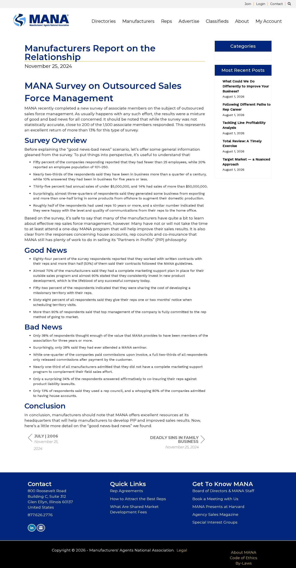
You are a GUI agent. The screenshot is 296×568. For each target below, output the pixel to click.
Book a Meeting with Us (215, 498)
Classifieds (217, 21)
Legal (182, 550)
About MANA (243, 552)
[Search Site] (290, 4)
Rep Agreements (126, 490)
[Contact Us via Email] (41, 528)
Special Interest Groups (214, 522)
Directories (103, 21)
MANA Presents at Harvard (218, 506)
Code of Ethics (243, 557)
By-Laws (244, 563)
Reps (166, 21)
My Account (268, 21)
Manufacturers (138, 21)
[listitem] (250, 4)
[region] (172, 443)
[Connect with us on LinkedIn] (32, 528)
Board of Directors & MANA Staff (223, 490)
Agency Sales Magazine (215, 514)
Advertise (189, 21)
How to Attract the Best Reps (138, 498)
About (242, 21)
